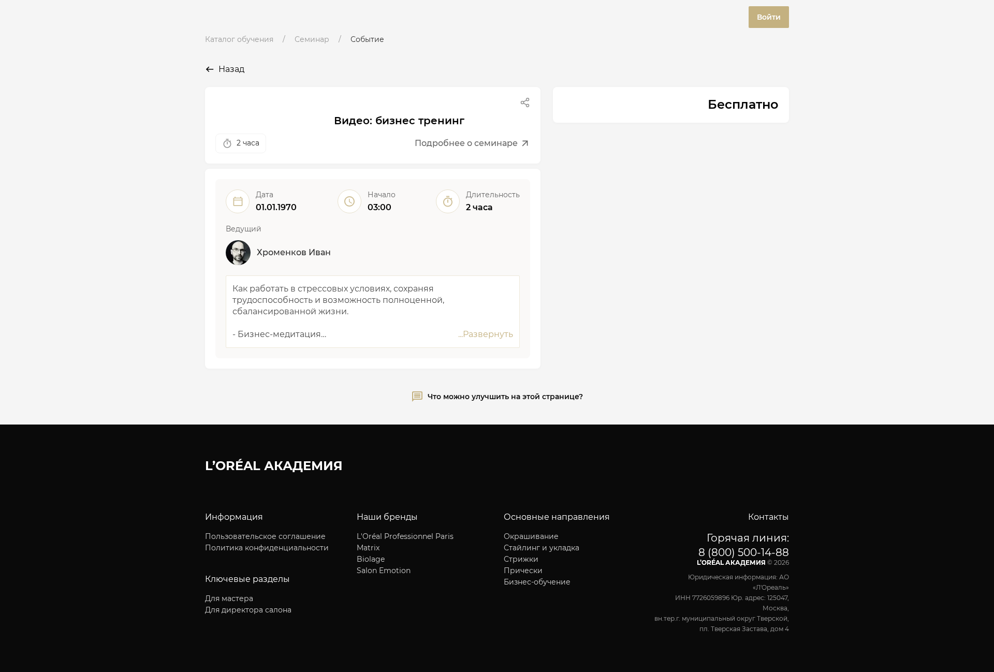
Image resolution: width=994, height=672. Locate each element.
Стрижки (521, 559)
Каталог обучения (239, 39)
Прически (523, 570)
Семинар (312, 39)
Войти (769, 17)
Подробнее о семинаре (466, 143)
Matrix (368, 547)
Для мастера (229, 598)
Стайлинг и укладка (541, 547)
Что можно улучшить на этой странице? (505, 396)
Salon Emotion (384, 570)
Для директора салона (248, 610)
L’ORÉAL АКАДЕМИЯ (274, 465)
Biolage (371, 559)
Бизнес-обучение (537, 582)
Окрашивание (531, 536)
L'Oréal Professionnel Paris (405, 536)
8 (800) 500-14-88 (743, 552)
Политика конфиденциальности (267, 547)
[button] (525, 102)
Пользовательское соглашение (265, 536)
